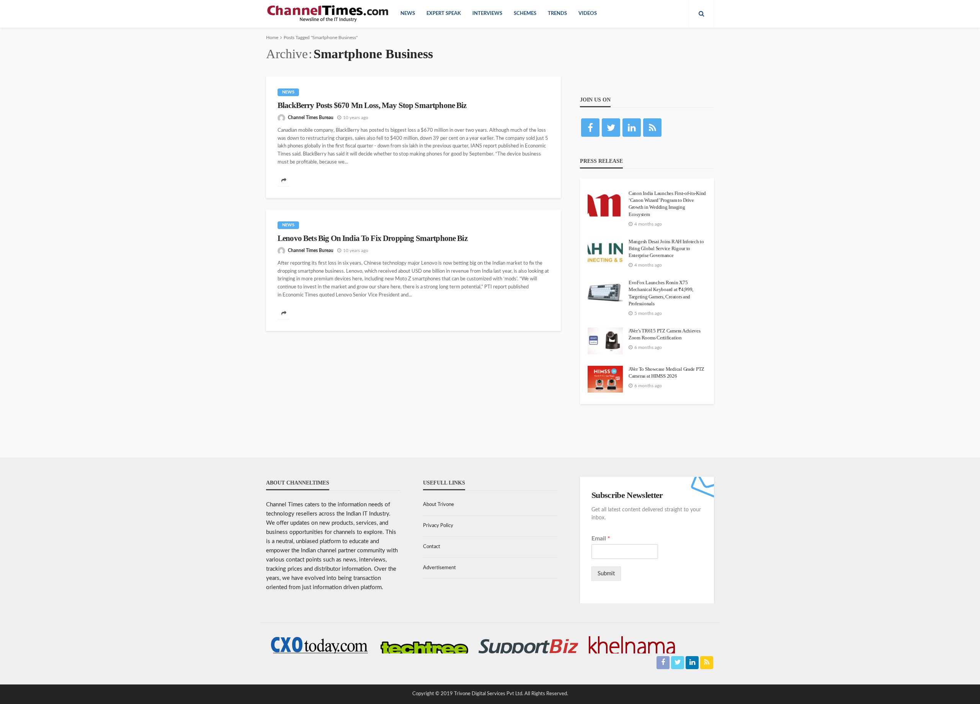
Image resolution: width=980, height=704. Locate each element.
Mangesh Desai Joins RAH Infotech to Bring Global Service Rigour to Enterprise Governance (666, 248)
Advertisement (439, 567)
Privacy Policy (438, 525)
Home (272, 37)
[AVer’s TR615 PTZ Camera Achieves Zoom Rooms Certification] (605, 340)
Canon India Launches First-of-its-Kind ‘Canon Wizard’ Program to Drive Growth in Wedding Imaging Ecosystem (667, 203)
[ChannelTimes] (328, 13)
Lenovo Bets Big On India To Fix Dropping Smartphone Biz (372, 238)
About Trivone (438, 504)
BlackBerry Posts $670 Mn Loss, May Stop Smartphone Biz (372, 105)
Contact (431, 546)
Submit (606, 573)
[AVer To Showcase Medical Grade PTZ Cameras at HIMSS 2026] (605, 379)
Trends (557, 13)
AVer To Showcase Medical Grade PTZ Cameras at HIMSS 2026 (666, 372)
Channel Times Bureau (310, 117)
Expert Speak (443, 13)
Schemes (525, 13)
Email (600, 538)
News (407, 13)
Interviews (487, 13)
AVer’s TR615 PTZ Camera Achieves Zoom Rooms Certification (665, 334)
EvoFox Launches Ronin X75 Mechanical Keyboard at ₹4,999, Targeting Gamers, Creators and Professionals (661, 293)
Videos (587, 13)
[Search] (701, 14)
